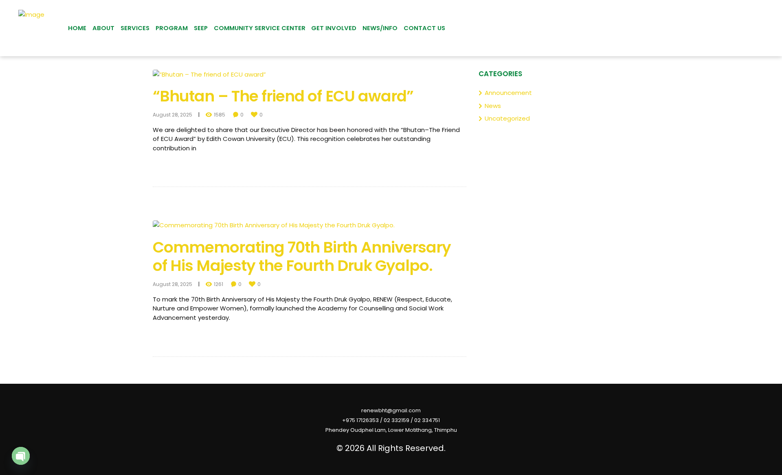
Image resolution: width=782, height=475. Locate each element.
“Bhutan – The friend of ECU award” (283, 96)
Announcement (508, 92)
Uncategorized (507, 118)
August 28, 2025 (172, 114)
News (493, 105)
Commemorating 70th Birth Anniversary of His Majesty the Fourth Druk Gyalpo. (302, 256)
